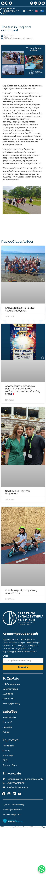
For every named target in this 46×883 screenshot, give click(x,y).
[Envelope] (6, 3)
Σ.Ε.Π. (5, 760)
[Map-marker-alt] (10, 3)
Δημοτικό (7, 722)
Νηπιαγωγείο (9, 717)
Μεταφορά (8, 746)
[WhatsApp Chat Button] (41, 869)
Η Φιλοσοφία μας (11, 684)
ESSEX (6, 38)
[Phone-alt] (2, 3)
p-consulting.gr (41, 827)
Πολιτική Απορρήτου (12, 810)
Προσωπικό (8, 699)
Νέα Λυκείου (28, 38)
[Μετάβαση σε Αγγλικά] (36, 11)
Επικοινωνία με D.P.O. (12, 815)
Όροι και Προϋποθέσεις (13, 805)
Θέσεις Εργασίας (11, 704)
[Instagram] (35, 3)
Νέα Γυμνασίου (16, 38)
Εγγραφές (8, 694)
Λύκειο (6, 732)
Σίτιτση (6, 751)
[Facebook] (31, 3)
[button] (5, 204)
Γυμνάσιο (7, 727)
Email (5, 656)
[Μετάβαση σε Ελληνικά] (42, 11)
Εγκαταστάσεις (10, 689)
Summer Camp (10, 765)
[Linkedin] (39, 3)
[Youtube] (43, 3)
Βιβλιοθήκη (8, 755)
